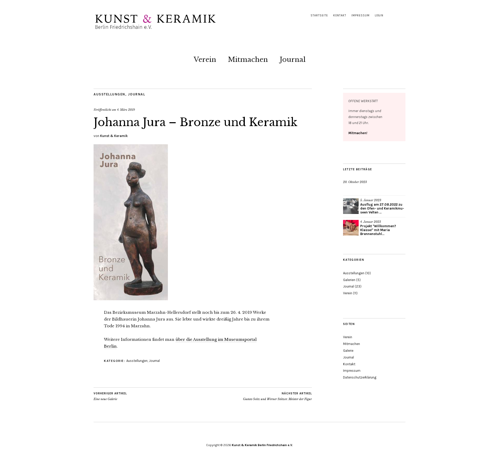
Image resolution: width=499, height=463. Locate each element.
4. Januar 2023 (370, 222)
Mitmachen (248, 59)
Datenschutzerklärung (359, 377)
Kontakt (339, 15)
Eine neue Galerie (110, 396)
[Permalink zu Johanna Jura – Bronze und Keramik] (131, 298)
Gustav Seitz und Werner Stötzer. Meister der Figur (277, 396)
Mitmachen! (357, 133)
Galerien (349, 280)
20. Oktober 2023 (355, 182)
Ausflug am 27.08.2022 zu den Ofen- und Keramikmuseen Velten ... (382, 208)
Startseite (319, 15)
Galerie (348, 351)
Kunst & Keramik (114, 136)
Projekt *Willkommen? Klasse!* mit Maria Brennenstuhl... (378, 230)
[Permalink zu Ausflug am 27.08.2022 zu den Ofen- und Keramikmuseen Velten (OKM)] (351, 206)
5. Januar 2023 (370, 200)
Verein (205, 59)
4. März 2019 (126, 110)
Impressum (360, 15)
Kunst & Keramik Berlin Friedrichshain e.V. (262, 445)
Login (379, 15)
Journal (293, 59)
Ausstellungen (109, 94)
